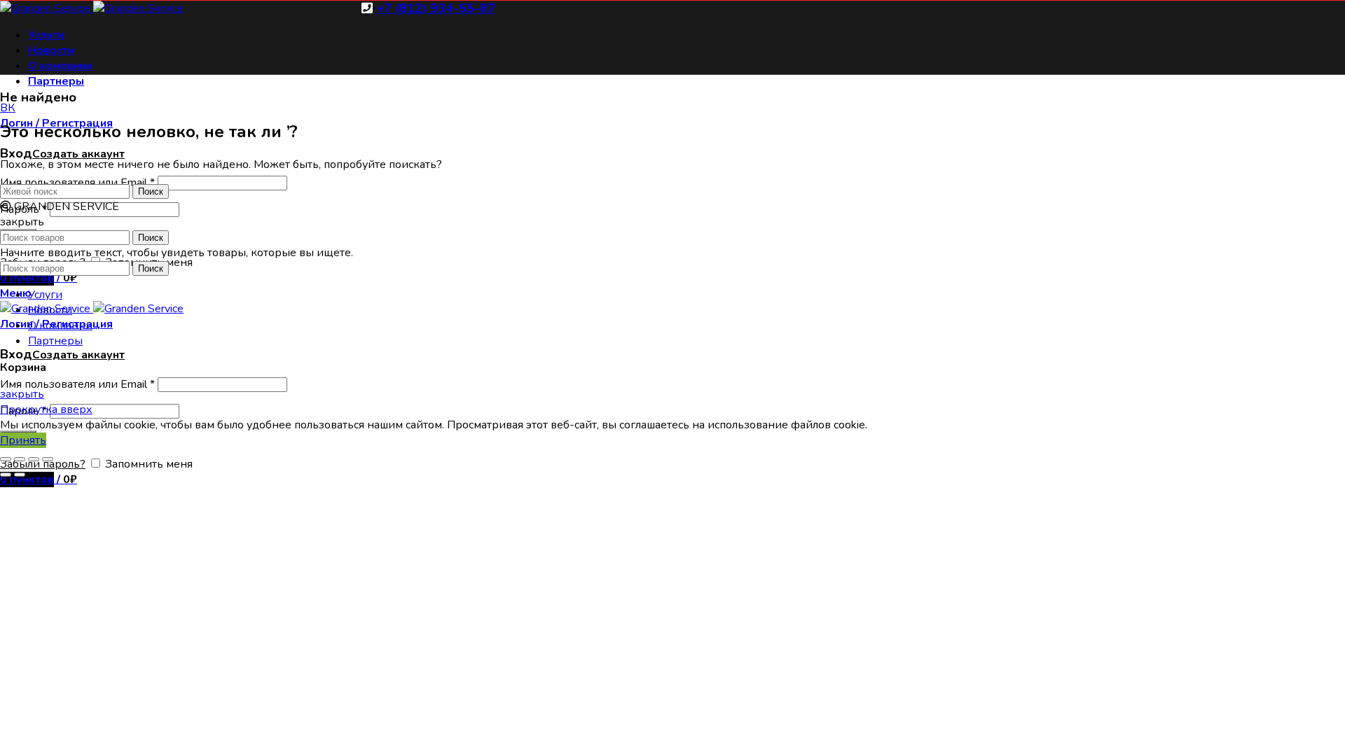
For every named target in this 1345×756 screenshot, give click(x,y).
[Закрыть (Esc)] (5, 459)
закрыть (22, 394)
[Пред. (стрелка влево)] (5, 474)
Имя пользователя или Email (77, 384)
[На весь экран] (33, 459)
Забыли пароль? (42, 464)
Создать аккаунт (78, 154)
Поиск (150, 191)
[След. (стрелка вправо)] (19, 474)
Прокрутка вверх (46, 409)
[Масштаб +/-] (47, 459)
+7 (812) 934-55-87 (435, 8)
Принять (23, 440)
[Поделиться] (19, 459)
